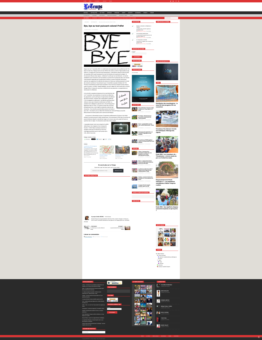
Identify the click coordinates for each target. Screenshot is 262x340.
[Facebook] (176, 1)
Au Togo (102, 13)
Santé (123, 13)
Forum (110, 1)
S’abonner (94, 15)
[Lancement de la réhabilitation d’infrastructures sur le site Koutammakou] (173, 240)
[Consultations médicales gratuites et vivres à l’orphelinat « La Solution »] (167, 230)
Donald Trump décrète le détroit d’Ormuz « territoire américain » (92, 311)
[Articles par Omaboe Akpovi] (158, 302)
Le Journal (97, 1)
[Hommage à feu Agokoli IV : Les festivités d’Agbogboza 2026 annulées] (134, 133)
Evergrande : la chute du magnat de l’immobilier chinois (93, 308)
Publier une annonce (112, 15)
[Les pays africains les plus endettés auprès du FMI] (134, 186)
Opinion (116, 13)
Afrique (109, 13)
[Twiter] (170, 1)
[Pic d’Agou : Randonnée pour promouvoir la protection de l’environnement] (134, 117)
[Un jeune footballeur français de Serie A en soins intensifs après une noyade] (137, 309)
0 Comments (95, 29)
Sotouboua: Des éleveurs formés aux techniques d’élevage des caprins (166, 130)
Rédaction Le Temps (142, 31)
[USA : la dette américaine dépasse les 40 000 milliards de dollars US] (149, 292)
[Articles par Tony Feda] (158, 321)
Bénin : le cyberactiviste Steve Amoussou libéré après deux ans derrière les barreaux (145, 162)
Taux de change (135, 72)
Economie (138, 13)
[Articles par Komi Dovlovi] (158, 296)
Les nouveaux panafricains (142, 33)
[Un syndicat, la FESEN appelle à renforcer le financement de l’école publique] (134, 141)
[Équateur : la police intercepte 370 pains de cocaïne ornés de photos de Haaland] (143, 323)
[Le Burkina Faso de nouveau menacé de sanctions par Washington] (149, 314)
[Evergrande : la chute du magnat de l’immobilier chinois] (143, 296)
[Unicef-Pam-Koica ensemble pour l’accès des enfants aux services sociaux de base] (167, 235)
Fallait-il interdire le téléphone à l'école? (143, 26)
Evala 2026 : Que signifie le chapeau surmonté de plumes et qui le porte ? (167, 208)
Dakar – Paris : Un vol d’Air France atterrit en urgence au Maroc (93, 305)
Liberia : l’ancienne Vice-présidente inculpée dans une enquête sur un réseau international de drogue (93, 285)
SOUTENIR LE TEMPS (123, 15)
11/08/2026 (141, 119)
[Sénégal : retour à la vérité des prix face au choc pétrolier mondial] (137, 318)
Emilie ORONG (165, 312)
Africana (135, 148)
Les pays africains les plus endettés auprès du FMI (92, 299)
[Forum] (178, 1)
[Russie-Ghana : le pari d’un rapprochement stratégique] (143, 301)
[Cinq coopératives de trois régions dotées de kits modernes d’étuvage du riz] (173, 235)
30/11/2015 (88, 29)
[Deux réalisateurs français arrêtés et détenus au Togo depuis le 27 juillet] (134, 109)
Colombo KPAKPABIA (166, 285)
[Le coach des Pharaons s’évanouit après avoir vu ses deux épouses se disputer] (149, 301)
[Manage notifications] (259, 337)
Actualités (94, 13)
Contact (105, 1)
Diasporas (176, 336)
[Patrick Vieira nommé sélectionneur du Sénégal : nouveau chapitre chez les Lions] (137, 305)
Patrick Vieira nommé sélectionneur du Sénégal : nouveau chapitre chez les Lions (93, 324)
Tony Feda (163, 318)
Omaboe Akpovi (165, 300)
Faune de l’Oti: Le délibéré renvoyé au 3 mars (121, 155)
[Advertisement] (167, 218)
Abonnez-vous (118, 170)
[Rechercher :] (171, 18)
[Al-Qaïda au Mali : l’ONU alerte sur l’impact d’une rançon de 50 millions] (143, 314)
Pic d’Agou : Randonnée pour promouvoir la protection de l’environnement (144, 117)
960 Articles (108, 216)
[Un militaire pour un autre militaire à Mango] (107, 149)
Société (130, 13)
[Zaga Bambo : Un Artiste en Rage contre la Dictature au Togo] (160, 244)
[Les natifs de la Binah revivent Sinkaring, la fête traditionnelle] (167, 244)
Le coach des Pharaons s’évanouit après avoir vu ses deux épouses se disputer (92, 320)
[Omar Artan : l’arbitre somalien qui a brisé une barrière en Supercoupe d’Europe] (143, 318)
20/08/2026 (141, 187)
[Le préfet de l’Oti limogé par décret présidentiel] (92, 151)
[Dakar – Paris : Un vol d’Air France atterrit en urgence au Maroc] (137, 296)
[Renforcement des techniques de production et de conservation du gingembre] (160, 240)
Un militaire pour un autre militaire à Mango (105, 155)
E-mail (134, 52)
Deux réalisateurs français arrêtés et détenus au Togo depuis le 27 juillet (146, 109)
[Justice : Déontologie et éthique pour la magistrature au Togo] (160, 230)
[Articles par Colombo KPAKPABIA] (158, 286)
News (90, 1)
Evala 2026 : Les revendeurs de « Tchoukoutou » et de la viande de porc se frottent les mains (166, 156)
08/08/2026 (141, 136)
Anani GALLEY (164, 325)
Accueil (86, 13)
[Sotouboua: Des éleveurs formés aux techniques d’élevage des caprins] (167, 119)
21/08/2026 (141, 156)
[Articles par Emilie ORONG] (158, 313)
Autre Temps (136, 104)
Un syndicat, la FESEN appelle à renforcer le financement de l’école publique (146, 141)
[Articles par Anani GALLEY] (158, 327)
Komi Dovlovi (165, 291)
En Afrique (163, 336)
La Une (85, 1)
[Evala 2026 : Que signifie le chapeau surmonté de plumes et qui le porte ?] (167, 197)
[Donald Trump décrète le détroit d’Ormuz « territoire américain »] (149, 296)
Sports (145, 13)
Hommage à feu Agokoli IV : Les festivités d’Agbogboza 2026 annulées (145, 133)
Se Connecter (86, 15)
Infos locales (155, 336)
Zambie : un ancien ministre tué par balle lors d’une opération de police (145, 178)
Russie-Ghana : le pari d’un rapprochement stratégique (93, 318)
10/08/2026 (141, 127)
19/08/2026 (141, 111)
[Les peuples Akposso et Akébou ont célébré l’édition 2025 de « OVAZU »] (160, 235)
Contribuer (102, 15)
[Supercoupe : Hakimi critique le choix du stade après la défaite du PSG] (143, 309)
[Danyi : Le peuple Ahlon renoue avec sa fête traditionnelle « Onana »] (134, 125)
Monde (170, 336)
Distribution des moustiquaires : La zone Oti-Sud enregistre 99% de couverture (167, 105)
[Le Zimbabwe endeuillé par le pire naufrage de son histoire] (137, 314)
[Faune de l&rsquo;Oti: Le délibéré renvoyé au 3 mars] (122, 149)
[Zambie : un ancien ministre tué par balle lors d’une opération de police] (134, 178)
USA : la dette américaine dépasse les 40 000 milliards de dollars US (93, 301)
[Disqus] (107, 257)
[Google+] (173, 1)
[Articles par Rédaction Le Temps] (158, 308)
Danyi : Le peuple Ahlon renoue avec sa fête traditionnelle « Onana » (146, 125)
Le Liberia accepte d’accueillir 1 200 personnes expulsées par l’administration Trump (145, 170)
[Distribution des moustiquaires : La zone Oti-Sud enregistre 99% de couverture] (167, 93)
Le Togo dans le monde (141, 40)
